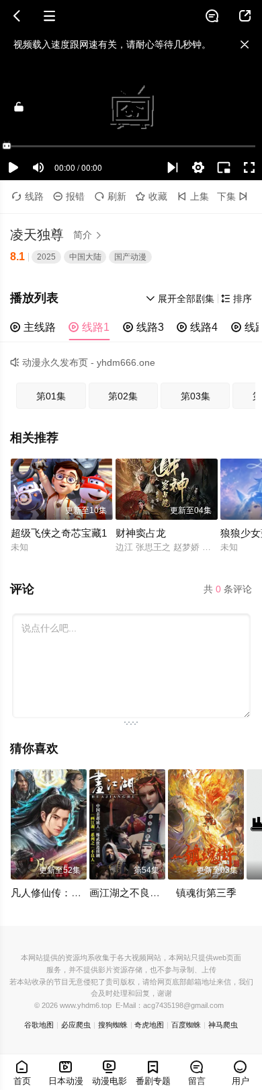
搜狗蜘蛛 (113, 1025)
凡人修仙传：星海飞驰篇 (66, 893)
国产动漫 (130, 256)
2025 (46, 256)
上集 (193, 197)
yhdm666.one (126, 363)
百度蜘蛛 (186, 1025)
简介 (88, 235)
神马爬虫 (223, 1025)
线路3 (143, 327)
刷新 (110, 197)
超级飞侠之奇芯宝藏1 (59, 533)
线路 (28, 197)
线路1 (89, 327)
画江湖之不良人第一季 (139, 893)
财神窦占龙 (141, 533)
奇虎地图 (149, 1025)
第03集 (195, 396)
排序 (236, 299)
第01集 (51, 396)
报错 (69, 197)
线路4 (197, 327)
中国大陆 (85, 256)
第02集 (123, 396)
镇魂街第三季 (206, 893)
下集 (232, 197)
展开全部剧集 (180, 299)
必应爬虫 (76, 1025)
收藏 (151, 197)
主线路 (33, 327)
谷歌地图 (39, 1025)
